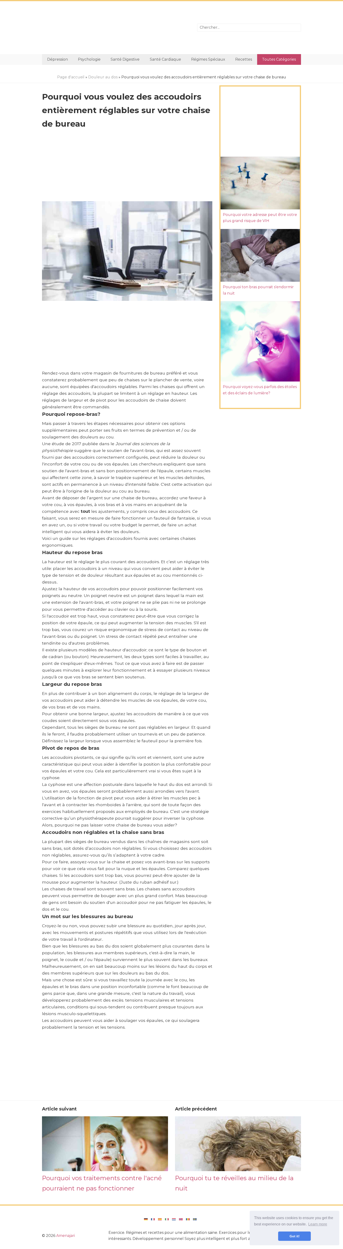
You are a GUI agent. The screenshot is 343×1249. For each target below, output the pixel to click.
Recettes (243, 59)
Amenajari (65, 1235)
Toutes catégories (279, 59)
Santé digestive (125, 59)
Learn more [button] (317, 1224)
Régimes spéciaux (208, 59)
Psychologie (89, 59)
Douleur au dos (103, 77)
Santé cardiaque (165, 59)
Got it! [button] (295, 1236)
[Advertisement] (116, 27)
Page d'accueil (70, 77)
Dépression (57, 59)
